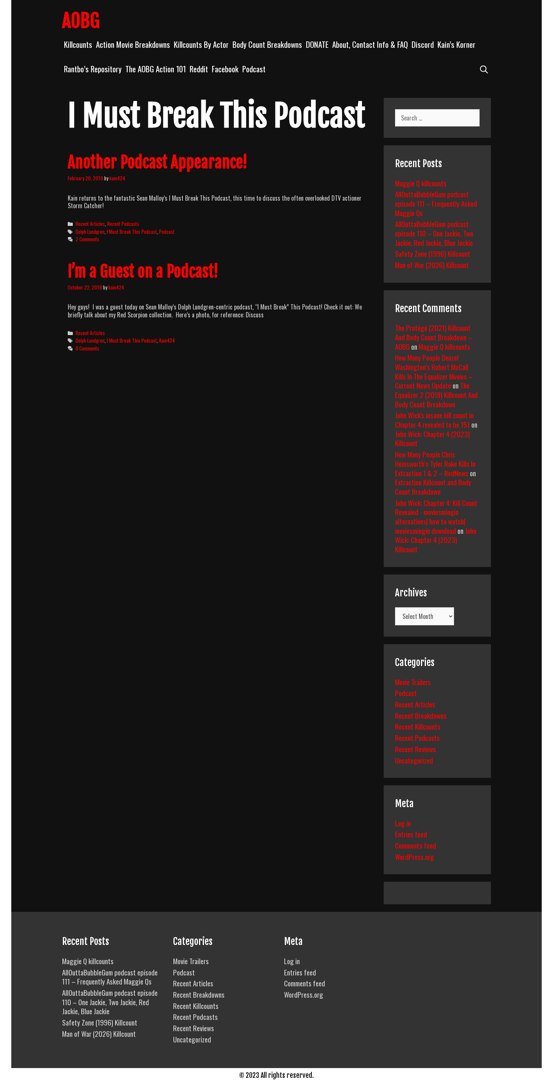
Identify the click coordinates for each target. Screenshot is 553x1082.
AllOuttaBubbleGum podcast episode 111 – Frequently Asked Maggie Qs (436, 203)
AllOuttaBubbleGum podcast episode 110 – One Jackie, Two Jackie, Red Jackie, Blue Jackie (434, 232)
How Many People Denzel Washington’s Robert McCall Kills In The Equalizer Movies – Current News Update (433, 371)
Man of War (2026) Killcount (432, 264)
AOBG (81, 20)
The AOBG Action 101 (155, 69)
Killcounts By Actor (201, 44)
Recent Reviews (415, 749)
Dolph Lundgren (90, 231)
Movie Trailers (413, 682)
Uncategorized (414, 760)
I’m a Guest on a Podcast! (143, 271)
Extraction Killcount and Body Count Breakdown (433, 487)
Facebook (225, 69)
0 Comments (87, 348)
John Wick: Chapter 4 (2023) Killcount (432, 438)
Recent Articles (90, 223)
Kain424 (167, 340)
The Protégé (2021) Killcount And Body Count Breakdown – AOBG (433, 336)
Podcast (254, 69)
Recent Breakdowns (421, 715)
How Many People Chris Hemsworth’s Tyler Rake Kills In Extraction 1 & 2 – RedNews (435, 463)
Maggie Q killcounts (421, 183)
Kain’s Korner (457, 44)
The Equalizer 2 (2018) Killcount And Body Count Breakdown (436, 394)
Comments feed (415, 845)
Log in (403, 823)
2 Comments (87, 239)
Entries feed (411, 834)
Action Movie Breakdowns (133, 44)
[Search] (484, 68)
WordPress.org (414, 856)
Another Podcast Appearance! (158, 162)
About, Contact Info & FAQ (370, 44)
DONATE (317, 44)
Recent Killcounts (418, 726)
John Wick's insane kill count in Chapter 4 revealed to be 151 (434, 420)
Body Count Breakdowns (267, 44)
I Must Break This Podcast (132, 231)
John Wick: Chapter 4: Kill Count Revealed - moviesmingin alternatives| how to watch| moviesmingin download (436, 516)
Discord (423, 44)
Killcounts (78, 44)
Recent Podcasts (123, 223)
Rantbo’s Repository (93, 69)
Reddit (199, 69)
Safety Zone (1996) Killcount (432, 253)
